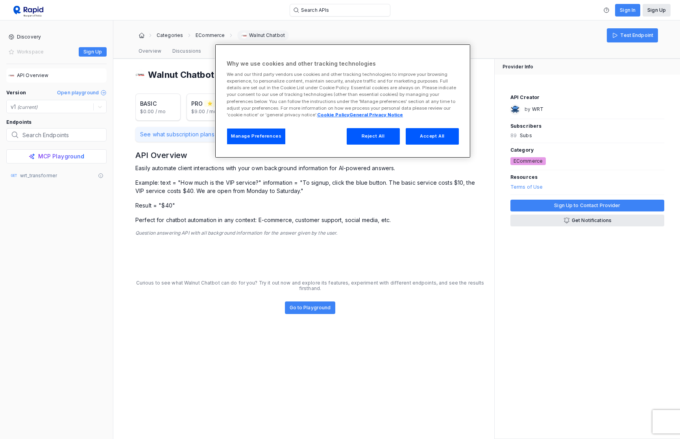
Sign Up (656, 10)
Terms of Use (526, 187)
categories (170, 35)
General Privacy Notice (376, 115)
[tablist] (169, 51)
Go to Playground (310, 307)
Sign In (628, 10)
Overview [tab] (150, 51)
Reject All (373, 136)
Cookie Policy (333, 115)
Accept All (432, 136)
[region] (343, 101)
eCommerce (210, 35)
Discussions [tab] (186, 51)
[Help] (606, 10)
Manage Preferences (256, 136)
